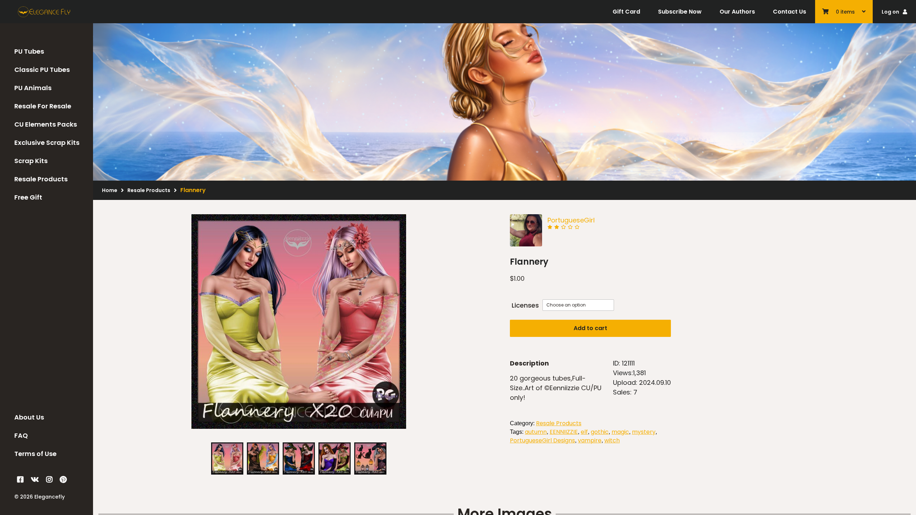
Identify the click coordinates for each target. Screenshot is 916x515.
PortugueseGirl (571, 220)
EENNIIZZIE (564, 432)
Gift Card (626, 12)
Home (109, 190)
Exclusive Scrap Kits (46, 142)
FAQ (21, 435)
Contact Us (789, 12)
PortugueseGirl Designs (542, 440)
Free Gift (28, 197)
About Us (29, 417)
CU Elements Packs (45, 124)
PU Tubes (29, 51)
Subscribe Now (680, 12)
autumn (536, 432)
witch (612, 440)
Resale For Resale (42, 106)
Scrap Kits (31, 160)
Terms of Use (35, 453)
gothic (600, 432)
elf (584, 432)
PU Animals (33, 87)
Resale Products (41, 179)
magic (620, 432)
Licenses (525, 305)
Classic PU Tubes (42, 69)
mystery (644, 432)
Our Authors (737, 12)
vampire (589, 440)
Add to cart (590, 328)
